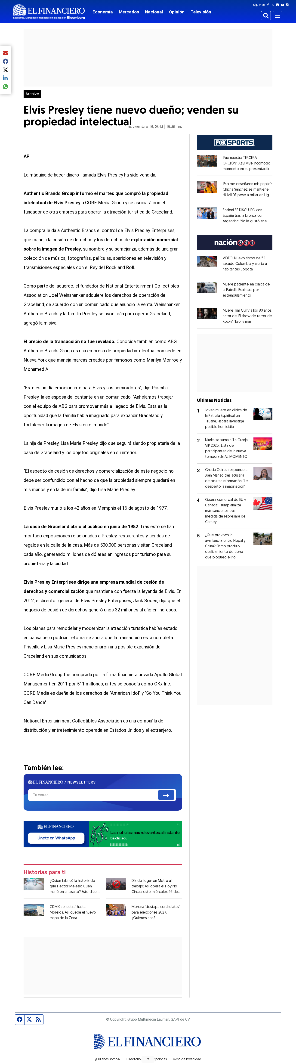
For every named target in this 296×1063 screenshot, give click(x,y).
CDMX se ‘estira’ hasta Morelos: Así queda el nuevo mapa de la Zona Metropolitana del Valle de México (73, 918)
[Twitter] (273, 5)
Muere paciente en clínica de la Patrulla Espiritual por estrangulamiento (246, 290)
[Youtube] (283, 5)
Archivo (32, 94)
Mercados (129, 12)
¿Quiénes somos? (107, 1059)
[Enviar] (166, 795)
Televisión (201, 12)
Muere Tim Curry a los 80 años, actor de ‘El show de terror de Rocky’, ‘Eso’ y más (247, 316)
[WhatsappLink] (103, 834)
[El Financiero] (49, 11)
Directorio (133, 1059)
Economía (102, 12)
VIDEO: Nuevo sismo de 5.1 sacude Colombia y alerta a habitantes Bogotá (245, 264)
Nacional (154, 12)
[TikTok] (288, 5)
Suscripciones (157, 1059)
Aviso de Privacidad (187, 1059)
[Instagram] (278, 5)
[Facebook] (269, 5)
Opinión (177, 12)
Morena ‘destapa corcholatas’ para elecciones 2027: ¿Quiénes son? (156, 912)
